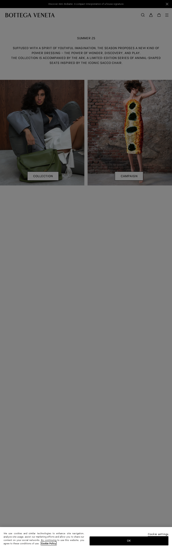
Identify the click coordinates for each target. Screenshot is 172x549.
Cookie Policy (48, 543)
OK (129, 541)
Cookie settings (158, 534)
